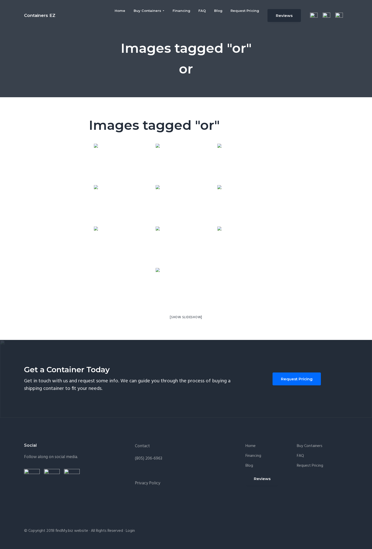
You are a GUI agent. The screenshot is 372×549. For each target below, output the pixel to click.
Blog (249, 466)
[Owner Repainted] (186, 288)
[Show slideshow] (186, 317)
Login (130, 531)
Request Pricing (297, 379)
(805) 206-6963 (148, 458)
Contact (142, 446)
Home (250, 446)
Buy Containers (309, 446)
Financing (253, 456)
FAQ (300, 456)
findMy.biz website (71, 531)
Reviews (284, 15)
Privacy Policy (147, 483)
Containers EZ (39, 15)
